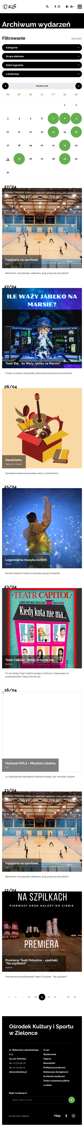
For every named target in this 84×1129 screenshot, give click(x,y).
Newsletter (49, 1063)
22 (65, 145)
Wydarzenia (49, 1054)
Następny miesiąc (78, 86)
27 (29, 997)
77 (75, 997)
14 (53, 132)
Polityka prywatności (54, 1067)
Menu (80, 6)
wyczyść (76, 38)
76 (68, 997)
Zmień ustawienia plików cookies (56, 1082)
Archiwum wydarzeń (54, 1076)
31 (55, 997)
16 (76, 132)
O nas (46, 1050)
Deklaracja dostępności (55, 1072)
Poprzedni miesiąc (5, 86)
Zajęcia (47, 1058)
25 (19, 158)
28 (35, 997)
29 (65, 158)
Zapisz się (71, 1100)
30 (49, 997)
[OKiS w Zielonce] (9, 6)
